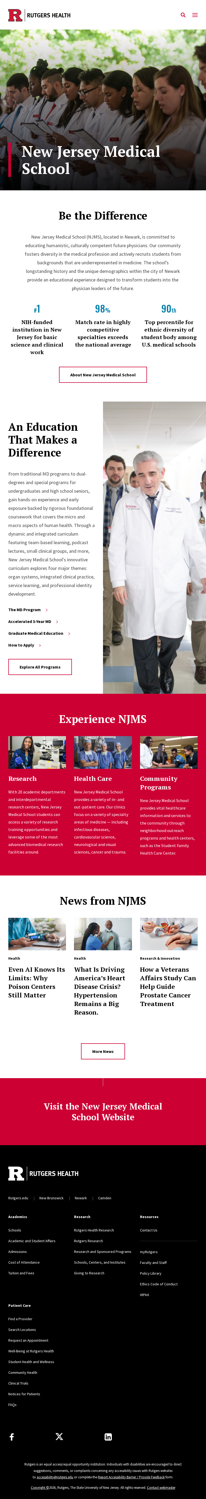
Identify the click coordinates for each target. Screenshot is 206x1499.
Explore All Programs (40, 667)
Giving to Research (89, 1273)
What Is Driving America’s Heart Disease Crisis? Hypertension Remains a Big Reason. (99, 990)
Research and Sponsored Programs (102, 1251)
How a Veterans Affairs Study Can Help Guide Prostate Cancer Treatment (168, 986)
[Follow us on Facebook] (12, 1437)
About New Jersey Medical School (103, 374)
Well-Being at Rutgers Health (31, 1351)
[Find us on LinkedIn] (108, 1437)
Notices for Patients (24, 1394)
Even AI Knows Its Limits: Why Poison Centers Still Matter (36, 982)
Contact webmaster (161, 1487)
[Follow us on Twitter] (59, 1436)
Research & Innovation (160, 958)
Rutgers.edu (18, 1198)
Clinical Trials (18, 1383)
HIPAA (144, 1294)
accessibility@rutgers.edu (55, 1477)
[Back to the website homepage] (39, 15)
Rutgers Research (88, 1240)
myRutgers (149, 1251)
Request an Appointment (28, 1340)
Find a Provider (20, 1318)
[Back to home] (43, 1174)
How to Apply (21, 645)
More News (103, 1051)
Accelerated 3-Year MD (29, 621)
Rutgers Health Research (94, 1230)
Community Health (22, 1372)
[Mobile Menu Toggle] (195, 15)
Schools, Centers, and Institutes (100, 1262)
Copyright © (40, 1487)
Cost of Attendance (24, 1262)
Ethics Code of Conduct (159, 1284)
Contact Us (148, 1230)
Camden (104, 1198)
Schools (14, 1230)
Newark (81, 1198)
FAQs (12, 1404)
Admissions (17, 1251)
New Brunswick (51, 1198)
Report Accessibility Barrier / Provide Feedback (131, 1477)
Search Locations (22, 1329)
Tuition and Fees (21, 1273)
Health (14, 958)
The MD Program (24, 609)
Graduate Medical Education (35, 633)
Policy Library (150, 1273)
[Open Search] (183, 15)
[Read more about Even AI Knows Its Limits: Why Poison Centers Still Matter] (37, 934)
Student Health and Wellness (31, 1361)
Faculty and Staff (153, 1262)
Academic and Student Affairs (32, 1240)
